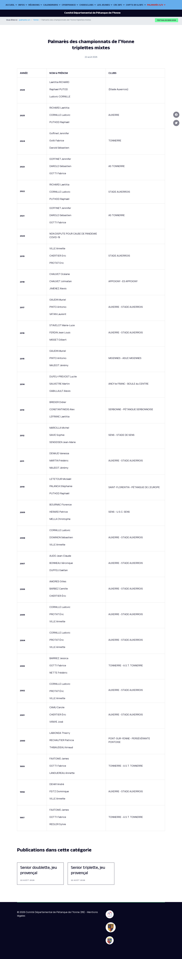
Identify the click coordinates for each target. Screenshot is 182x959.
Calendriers (50, 4)
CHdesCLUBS (86, 4)
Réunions (34, 4)
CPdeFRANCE (69, 4)
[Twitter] (176, 123)
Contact (11, 14)
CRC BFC (118, 4)
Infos (21, 4)
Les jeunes (103, 4)
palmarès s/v (155, 4)
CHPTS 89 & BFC (134, 4)
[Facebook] (176, 115)
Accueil (10, 4)
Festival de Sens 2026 (166, 20)
